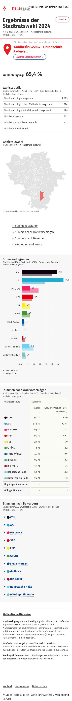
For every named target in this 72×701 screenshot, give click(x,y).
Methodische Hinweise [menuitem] (28, 244)
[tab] (36, 517)
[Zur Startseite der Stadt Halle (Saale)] (16, 7)
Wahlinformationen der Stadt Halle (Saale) (49, 7)
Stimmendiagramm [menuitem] (26, 225)
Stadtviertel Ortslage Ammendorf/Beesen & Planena (38, 42)
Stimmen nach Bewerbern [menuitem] (30, 238)
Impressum (22, 686)
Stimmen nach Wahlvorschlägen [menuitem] (34, 232)
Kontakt (7, 686)
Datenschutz (39, 686)
